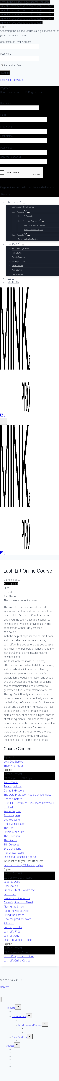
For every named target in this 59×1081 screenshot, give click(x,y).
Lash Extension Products (30, 1025)
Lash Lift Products (25, 216)
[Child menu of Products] (24, 203)
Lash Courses (17, 274)
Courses (10, 1045)
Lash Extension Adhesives (34, 225)
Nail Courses (17, 270)
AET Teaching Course (20, 248)
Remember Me (12, 65)
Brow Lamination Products (28, 239)
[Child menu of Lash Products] (28, 212)
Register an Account (11, 96)
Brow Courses (17, 265)
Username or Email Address (15, 41)
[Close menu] (1, 999)
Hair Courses (17, 253)
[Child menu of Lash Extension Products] (43, 221)
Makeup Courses (18, 261)
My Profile (13, 282)
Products (10, 1007)
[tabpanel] (29, 673)
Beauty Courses (18, 257)
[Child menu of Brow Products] (28, 235)
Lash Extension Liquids (33, 230)
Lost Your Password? (12, 79)
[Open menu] (3, 421)
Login (11, 278)
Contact (4, 987)
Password (5, 53)
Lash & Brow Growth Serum (23, 207)
